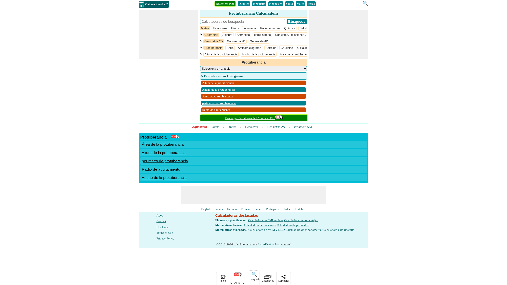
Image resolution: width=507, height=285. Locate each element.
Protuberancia (213, 47)
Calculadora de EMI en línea (265, 220)
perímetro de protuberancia (219, 103)
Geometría (211, 34)
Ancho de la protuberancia (258, 54)
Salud (289, 3)
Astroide (271, 47)
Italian (258, 209)
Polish (287, 209)
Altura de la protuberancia (221, 54)
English (206, 209)
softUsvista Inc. (270, 244)
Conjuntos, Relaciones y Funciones (298, 34)
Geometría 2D (213, 41)
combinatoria (262, 34)
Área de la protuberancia (295, 54)
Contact (161, 221)
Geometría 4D (259, 41)
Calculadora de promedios (293, 225)
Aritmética (243, 34)
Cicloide (302, 47)
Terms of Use (164, 232)
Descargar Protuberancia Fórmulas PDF (250, 118)
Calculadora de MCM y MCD (266, 229)
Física (311, 3)
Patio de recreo (270, 28)
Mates (300, 3)
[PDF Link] (175, 137)
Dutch (299, 209)
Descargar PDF (225, 3)
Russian (246, 209)
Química (244, 3)
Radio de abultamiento (216, 109)
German (232, 209)
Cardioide (287, 47)
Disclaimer (163, 227)
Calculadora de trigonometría (304, 229)
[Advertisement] (168, 34)
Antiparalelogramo (249, 47)
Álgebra (227, 34)
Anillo (230, 47)
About (160, 215)
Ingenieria (259, 3)
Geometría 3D (236, 41)
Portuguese (273, 209)
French (218, 209)
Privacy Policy (165, 238)
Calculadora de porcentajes (301, 220)
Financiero (275, 3)
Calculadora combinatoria (338, 229)
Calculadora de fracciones (260, 225)
